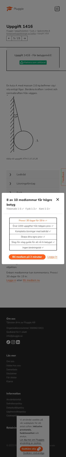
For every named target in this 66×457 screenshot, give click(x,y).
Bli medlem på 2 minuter (27, 257)
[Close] (57, 199)
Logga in (52, 257)
